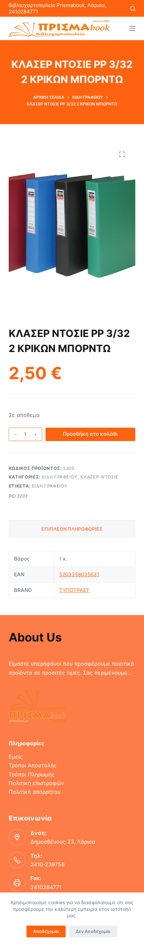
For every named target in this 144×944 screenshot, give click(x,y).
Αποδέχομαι (46, 931)
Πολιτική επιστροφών (36, 783)
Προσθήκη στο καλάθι (90, 434)
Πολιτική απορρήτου (35, 791)
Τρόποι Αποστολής (33, 765)
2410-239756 (47, 864)
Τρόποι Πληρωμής (32, 774)
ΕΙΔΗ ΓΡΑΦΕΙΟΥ (60, 477)
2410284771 (45, 887)
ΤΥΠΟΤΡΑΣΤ (74, 590)
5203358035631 (79, 574)
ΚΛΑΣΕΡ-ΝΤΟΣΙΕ (99, 477)
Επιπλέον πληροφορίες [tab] (72, 529)
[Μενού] (132, 28)
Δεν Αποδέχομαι (93, 931)
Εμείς (16, 756)
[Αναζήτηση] (132, 8)
